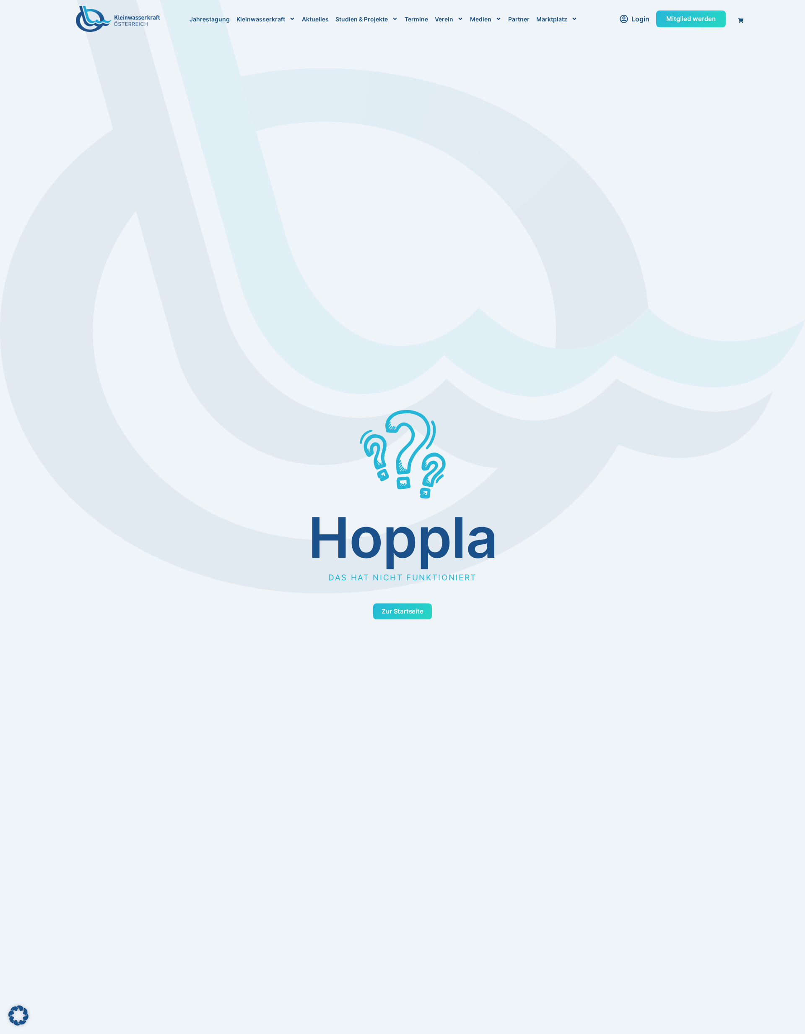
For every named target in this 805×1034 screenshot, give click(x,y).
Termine (416, 19)
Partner (519, 19)
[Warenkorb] (737, 18)
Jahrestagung (210, 19)
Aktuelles (315, 19)
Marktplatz (551, 19)
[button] (18, 1015)
